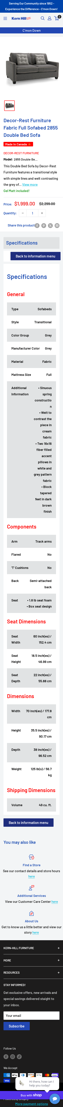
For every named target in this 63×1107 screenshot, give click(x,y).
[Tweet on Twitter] (50, 225)
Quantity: (10, 213)
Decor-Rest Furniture (21, 153)
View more (30, 184)
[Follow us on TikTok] (19, 1056)
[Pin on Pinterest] (43, 225)
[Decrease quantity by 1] (22, 213)
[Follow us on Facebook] (6, 1056)
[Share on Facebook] (37, 225)
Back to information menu (35, 256)
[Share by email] (57, 225)
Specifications (22, 243)
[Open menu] (5, 18)
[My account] (49, 18)
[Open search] (43, 18)
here (31, 876)
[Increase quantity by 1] (42, 213)
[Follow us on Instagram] (12, 1056)
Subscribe (16, 1026)
